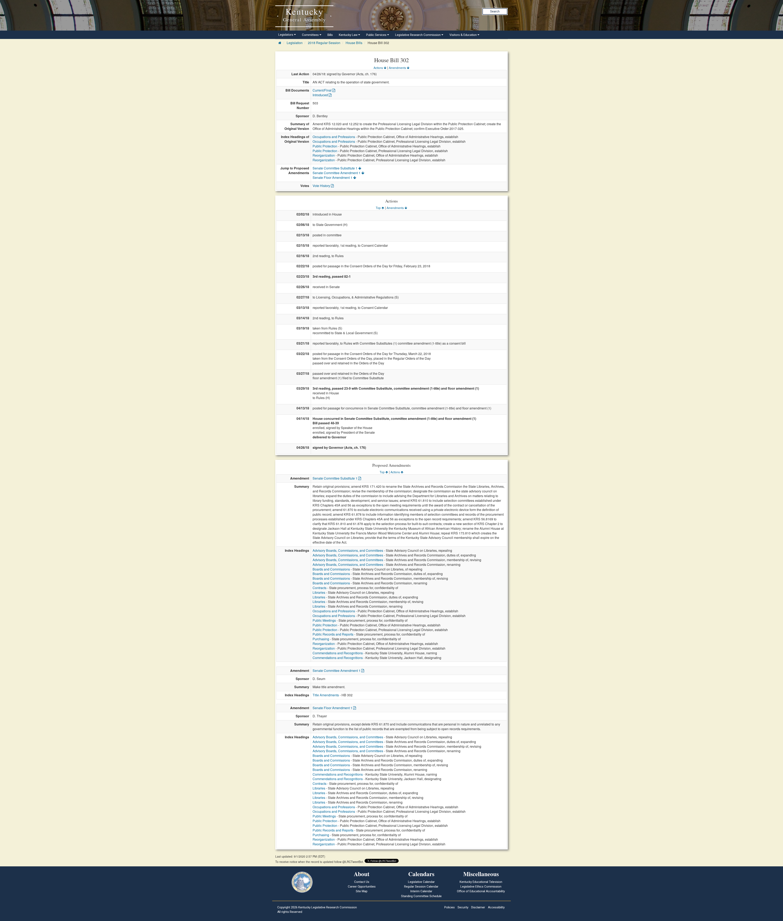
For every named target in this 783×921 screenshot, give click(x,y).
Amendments (398, 68)
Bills (330, 35)
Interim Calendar (421, 891)
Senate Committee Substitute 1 (335, 168)
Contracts (319, 587)
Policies (449, 907)
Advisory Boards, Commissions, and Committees (348, 550)
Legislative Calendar (421, 882)
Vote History (322, 185)
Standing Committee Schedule (421, 896)
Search (495, 11)
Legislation (295, 42)
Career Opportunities (362, 886)
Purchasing (321, 639)
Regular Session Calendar (421, 886)
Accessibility (496, 907)
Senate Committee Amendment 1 (337, 172)
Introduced (321, 95)
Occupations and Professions (334, 136)
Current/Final (322, 90)
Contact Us (361, 882)
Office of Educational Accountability (481, 891)
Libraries (319, 592)
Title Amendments (326, 695)
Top (379, 208)
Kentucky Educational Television (481, 882)
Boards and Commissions (331, 569)
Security (463, 907)
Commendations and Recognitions (338, 653)
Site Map (361, 891)
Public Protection (325, 146)
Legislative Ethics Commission (480, 886)
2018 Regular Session (324, 42)
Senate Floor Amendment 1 (333, 177)
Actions (379, 68)
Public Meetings (324, 620)
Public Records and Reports (333, 634)
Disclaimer (478, 907)
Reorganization (324, 155)
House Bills (354, 42)
